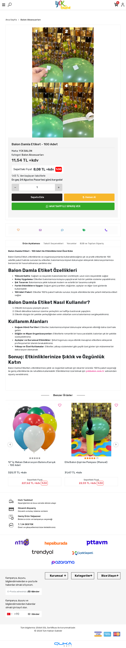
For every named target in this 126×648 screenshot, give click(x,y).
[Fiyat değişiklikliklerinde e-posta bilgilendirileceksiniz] (85, 230)
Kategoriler (83, 575)
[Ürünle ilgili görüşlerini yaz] (63, 230)
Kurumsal (56, 575)
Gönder (36, 591)
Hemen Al (90, 197)
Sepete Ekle (37, 197)
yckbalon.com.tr (95, 371)
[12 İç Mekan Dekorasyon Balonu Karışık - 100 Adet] (34, 429)
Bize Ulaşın (108, 575)
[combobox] (9, 614)
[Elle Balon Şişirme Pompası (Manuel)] (91, 429)
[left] (10, 445)
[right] (116, 445)
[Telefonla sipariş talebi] (107, 230)
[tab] (31, 243)
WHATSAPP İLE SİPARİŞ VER (64, 206)
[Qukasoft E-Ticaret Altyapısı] (63, 644)
